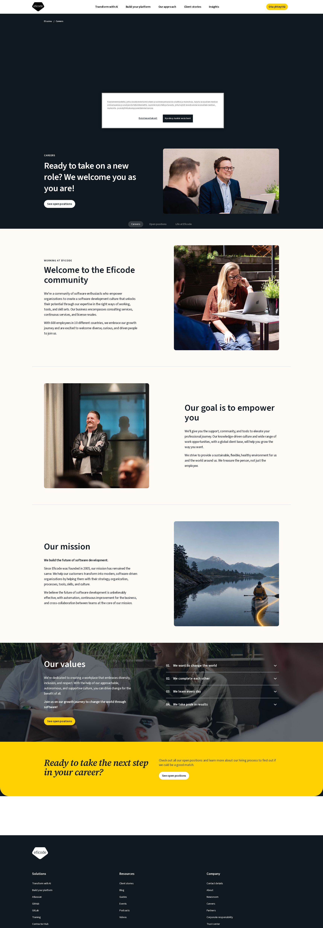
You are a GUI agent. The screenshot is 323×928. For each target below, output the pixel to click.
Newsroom (212, 897)
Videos (123, 917)
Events (123, 904)
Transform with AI (106, 7)
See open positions (59, 204)
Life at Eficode (184, 224)
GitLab (35, 910)
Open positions (158, 224)
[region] (163, 110)
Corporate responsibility (220, 917)
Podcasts (124, 910)
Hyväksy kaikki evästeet (178, 118)
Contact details (215, 883)
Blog (121, 890)
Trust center (213, 924)
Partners (211, 910)
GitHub (35, 904)
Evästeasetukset (148, 118)
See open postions (174, 776)
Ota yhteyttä (277, 7)
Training (36, 917)
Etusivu (48, 21)
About (210, 890)
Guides (123, 897)
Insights (214, 7)
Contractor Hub (40, 924)
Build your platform (138, 7)
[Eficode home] (39, 6)
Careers (135, 224)
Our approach (167, 7)
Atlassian (37, 897)
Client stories (192, 7)
